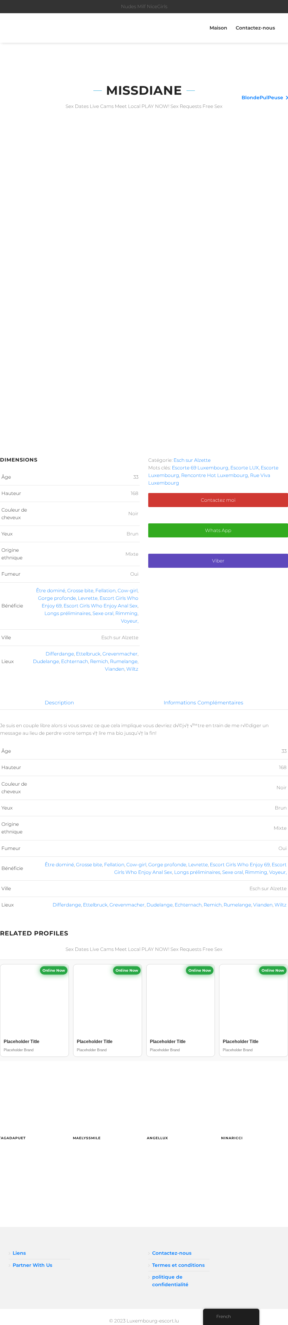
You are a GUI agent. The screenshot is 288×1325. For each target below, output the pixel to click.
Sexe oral (103, 613)
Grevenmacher (120, 654)
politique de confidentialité (170, 1280)
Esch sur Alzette (192, 460)
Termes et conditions (178, 1265)
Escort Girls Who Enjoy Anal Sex (101, 606)
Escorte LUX (244, 468)
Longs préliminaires (67, 613)
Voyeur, (129, 621)
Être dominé (50, 590)
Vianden (114, 669)
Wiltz (132, 669)
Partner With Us (32, 1265)
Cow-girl (128, 590)
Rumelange (124, 661)
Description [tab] (59, 702)
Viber (218, 561)
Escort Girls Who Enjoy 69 (240, 864)
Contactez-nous (255, 28)
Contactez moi (218, 500)
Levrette (88, 598)
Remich (99, 661)
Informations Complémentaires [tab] (203, 702)
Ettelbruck (88, 654)
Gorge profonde (57, 598)
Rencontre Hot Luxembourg (214, 475)
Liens (19, 1253)
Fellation (105, 590)
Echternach (74, 661)
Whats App (218, 530)
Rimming (126, 613)
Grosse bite (80, 590)
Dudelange (46, 661)
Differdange (60, 654)
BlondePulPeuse (262, 97)
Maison (218, 28)
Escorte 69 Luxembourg (200, 468)
